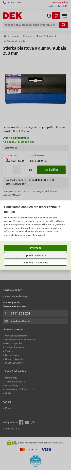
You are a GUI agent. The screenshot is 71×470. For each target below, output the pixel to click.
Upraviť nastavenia (36, 255)
